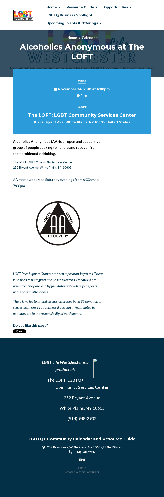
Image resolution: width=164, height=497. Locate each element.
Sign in (82, 467)
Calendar (89, 37)
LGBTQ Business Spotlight (69, 15)
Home (52, 7)
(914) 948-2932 (84, 452)
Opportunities (116, 7)
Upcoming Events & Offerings (73, 23)
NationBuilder (90, 471)
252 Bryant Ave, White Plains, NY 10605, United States (84, 122)
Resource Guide (81, 7)
